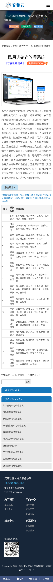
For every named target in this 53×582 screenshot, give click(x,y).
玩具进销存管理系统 (12, 459)
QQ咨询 (38, 26)
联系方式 (30, 526)
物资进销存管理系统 (12, 419)
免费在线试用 (35, 63)
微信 (34, 579)
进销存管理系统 (10, 446)
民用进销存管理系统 (40, 46)
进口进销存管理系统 (12, 466)
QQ (21, 579)
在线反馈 (30, 530)
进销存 (21, 375)
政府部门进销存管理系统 (14, 426)
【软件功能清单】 (15, 63)
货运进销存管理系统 (12, 432)
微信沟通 (26, 26)
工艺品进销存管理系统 (13, 452)
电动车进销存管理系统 (13, 439)
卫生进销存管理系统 (12, 412)
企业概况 (8, 505)
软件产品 (23, 46)
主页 (15, 46)
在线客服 (14, 26)
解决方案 (30, 514)
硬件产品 (30, 509)
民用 (14, 375)
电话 (46, 579)
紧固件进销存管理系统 (13, 405)
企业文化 (8, 509)
